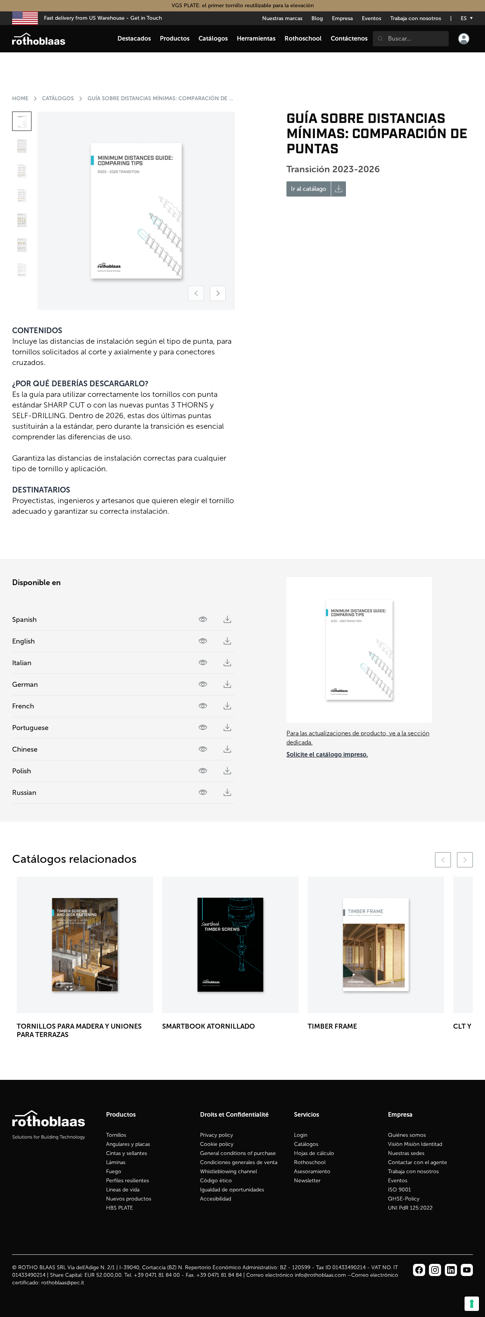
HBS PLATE (119, 1208)
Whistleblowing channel (228, 1171)
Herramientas (256, 38)
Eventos (371, 18)
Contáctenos (349, 38)
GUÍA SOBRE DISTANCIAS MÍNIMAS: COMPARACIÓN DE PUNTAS (160, 98)
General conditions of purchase (238, 1153)
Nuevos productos (128, 1199)
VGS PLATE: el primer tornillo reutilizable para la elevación (243, 5)
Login (300, 1135)
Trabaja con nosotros (415, 18)
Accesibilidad (215, 1199)
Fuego (113, 1171)
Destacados (134, 38)
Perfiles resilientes (127, 1180)
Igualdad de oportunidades (232, 1190)
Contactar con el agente (417, 1162)
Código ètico (216, 1180)
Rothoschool (309, 1162)
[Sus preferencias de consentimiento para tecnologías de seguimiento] (472, 1304)
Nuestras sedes (406, 1153)
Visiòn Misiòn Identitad (415, 1144)
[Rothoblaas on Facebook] (419, 1270)
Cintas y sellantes (126, 1153)
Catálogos (58, 98)
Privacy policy (216, 1135)
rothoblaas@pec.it (62, 1283)
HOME (20, 98)
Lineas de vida (122, 1190)
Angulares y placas (128, 1144)
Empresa (342, 18)
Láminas (115, 1162)
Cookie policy (216, 1144)
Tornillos (116, 1135)
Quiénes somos (407, 1135)
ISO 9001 (399, 1190)
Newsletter (307, 1180)
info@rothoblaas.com (320, 1275)
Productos (174, 38)
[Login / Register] (464, 39)
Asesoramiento (312, 1171)
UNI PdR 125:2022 (410, 1208)
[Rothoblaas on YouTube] (467, 1270)
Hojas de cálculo (314, 1153)
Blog (317, 18)
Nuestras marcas (282, 18)
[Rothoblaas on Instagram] (451, 1270)
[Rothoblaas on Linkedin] (435, 1270)
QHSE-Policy (403, 1199)
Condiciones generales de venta (238, 1162)
